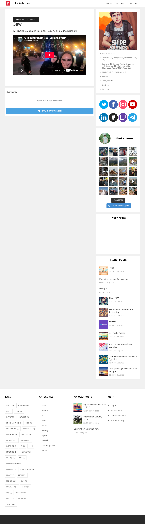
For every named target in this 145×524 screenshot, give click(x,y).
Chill (18, 411)
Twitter (133, 3)
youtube (132, 104)
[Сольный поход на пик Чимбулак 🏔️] (123, 161)
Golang (26, 434)
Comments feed (118, 415)
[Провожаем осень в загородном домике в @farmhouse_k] (113, 181)
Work (21, 498)
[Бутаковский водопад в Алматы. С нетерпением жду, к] (103, 171)
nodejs (10, 458)
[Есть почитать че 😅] (123, 171)
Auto (10, 405)
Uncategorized (48, 445)
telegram (132, 117)
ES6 (29, 423)
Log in (113, 405)
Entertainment (14, 423)
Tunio (111, 267)
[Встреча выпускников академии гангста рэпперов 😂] (133, 191)
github (113, 117)
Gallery (120, 3)
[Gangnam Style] (113, 171)
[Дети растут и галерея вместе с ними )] (103, 161)
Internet (11, 446)
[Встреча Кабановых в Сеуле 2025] (103, 181)
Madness (11, 452)
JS (31, 446)
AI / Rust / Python (117, 333)
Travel (45, 440)
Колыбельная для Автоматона (114, 279)
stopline (21, 492)
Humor (32, 19)
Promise (11, 469)
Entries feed (116, 410)
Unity (10, 498)
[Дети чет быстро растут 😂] (123, 181)
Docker (24, 417)
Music (44, 425)
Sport (25, 487)
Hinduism (11, 440)
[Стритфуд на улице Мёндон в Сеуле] (133, 171)
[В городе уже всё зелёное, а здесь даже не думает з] (133, 151)
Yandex (10, 504)
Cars (44, 405)
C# (8, 411)
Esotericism (12, 429)
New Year (26, 452)
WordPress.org (117, 420)
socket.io (11, 487)
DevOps (10, 417)
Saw (17, 24)
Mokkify (112, 321)
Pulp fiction (27, 469)
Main (109, 3)
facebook (113, 104)
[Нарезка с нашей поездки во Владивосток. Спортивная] (133, 181)
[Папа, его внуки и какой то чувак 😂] (113, 191)
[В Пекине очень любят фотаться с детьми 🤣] (123, 151)
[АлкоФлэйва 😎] (123, 191)
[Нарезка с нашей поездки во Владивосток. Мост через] (103, 191)
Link (44, 420)
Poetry (45, 430)
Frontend (29, 429)
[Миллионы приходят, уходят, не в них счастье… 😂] (103, 151)
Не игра (103, 288)
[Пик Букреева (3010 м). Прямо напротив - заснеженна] (113, 161)
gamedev (11, 434)
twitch (123, 117)
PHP (22, 458)
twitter (103, 104)
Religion (11, 481)
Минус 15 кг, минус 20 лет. (86, 429)
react (10, 475)
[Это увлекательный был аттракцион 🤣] (113, 151)
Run (24, 481)
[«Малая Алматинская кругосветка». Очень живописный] (133, 161)
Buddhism (23, 405)
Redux (22, 475)
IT (23, 446)
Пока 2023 (114, 298)
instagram (123, 104)
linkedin (103, 117)
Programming (13, 463)
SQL (9, 492)
